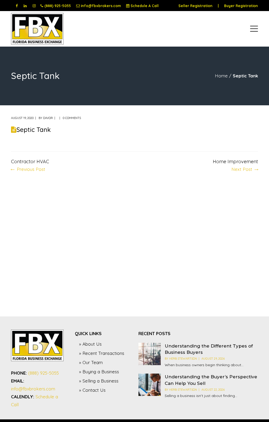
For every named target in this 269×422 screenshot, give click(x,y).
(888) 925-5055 (57, 5)
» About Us (90, 344)
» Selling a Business (98, 381)
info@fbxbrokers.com (101, 5)
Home (221, 75)
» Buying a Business (99, 371)
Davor (48, 118)
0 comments (72, 118)
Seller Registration (195, 5)
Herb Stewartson (183, 358)
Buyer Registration (241, 5)
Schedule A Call (145, 5)
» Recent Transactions (101, 353)
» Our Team (91, 362)
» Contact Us (92, 390)
